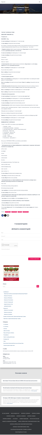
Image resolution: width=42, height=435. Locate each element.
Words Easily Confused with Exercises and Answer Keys (13, 343)
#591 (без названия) (5, 413)
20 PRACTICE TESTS (7, 306)
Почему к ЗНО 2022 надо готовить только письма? (16, 398)
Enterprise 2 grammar (8, 312)
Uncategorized (6, 339)
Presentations (6, 334)
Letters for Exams (7, 330)
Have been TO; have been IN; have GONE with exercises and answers (20, 380)
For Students (6, 324)
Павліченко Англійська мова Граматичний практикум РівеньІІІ (15, 293)
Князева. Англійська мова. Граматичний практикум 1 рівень (15, 316)
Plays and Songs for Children (9, 332)
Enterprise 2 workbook (8, 314)
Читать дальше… (34, 390)
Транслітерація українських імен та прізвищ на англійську (21, 429)
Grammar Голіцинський (8, 302)
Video (5, 341)
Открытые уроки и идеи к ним (9, 345)
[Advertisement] (21, 23)
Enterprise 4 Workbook (8, 297)
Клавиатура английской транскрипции (9, 421)
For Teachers (6, 326)
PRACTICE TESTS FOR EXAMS (34, 418)
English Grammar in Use (8, 304)
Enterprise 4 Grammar (8, 295)
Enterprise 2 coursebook (8, 310)
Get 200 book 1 (6, 291)
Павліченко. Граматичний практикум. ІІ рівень (12, 318)
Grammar (5, 328)
